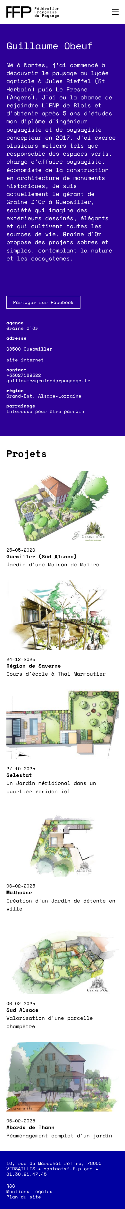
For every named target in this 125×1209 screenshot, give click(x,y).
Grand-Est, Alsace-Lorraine (43, 395)
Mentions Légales (29, 1191)
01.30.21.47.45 (26, 1174)
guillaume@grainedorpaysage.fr (48, 380)
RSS (10, 1185)
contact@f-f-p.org (68, 1168)
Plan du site (23, 1196)
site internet (25, 359)
